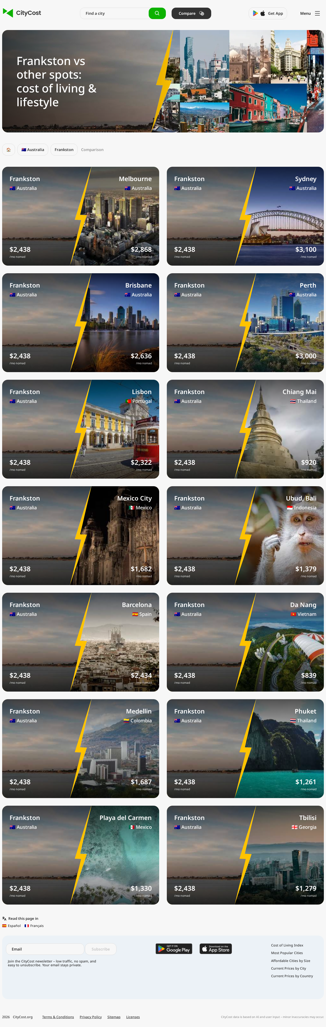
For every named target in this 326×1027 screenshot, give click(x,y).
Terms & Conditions (58, 1017)
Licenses (133, 1017)
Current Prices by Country (292, 976)
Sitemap (114, 1017)
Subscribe (101, 949)
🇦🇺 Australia (32, 149)
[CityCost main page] (22, 13)
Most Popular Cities (287, 953)
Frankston (64, 149)
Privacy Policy (91, 1017)
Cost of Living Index (287, 945)
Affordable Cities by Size (290, 961)
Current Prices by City (288, 968)
